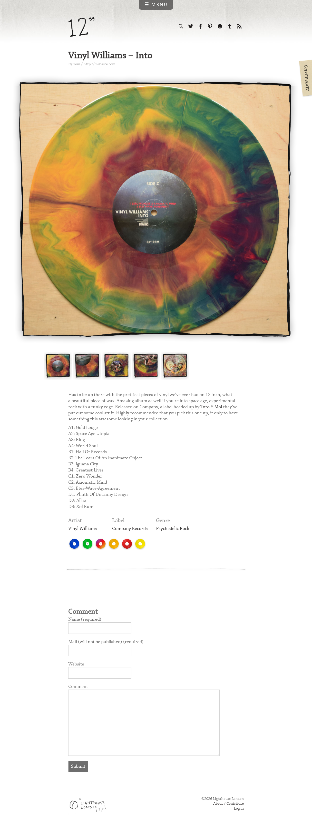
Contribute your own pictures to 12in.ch (305, 77)
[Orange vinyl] (114, 544)
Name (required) (84, 619)
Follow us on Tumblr (229, 26)
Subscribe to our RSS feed (239, 26)
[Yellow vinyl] (140, 544)
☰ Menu (156, 5)
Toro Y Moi (211, 407)
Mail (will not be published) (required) (106, 642)
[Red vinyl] (127, 544)
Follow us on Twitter (190, 26)
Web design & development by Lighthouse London (89, 805)
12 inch (81, 27)
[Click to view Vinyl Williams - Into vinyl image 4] (146, 366)
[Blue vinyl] (74, 544)
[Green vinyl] (87, 544)
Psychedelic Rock (172, 529)
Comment (78, 686)
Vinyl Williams (82, 529)
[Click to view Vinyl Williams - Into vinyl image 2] (87, 366)
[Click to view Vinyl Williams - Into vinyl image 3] (116, 366)
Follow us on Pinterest (210, 26)
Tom (76, 64)
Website (76, 664)
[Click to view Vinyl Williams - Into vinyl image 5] (175, 366)
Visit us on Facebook (200, 26)
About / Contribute (228, 803)
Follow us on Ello (220, 26)
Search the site (181, 26)
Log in (239, 808)
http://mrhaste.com (99, 64)
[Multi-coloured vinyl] (101, 544)
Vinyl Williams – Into (110, 55)
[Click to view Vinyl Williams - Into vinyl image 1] (58, 366)
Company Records (130, 529)
